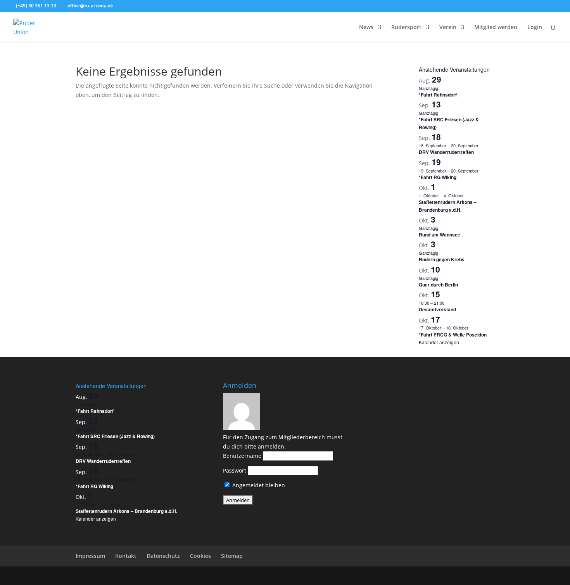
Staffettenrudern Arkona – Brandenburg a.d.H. (448, 205)
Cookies (200, 555)
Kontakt (125, 555)
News (366, 27)
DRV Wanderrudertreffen (446, 151)
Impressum (90, 555)
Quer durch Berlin (438, 284)
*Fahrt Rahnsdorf (438, 94)
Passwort (234, 470)
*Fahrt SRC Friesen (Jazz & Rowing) (115, 436)
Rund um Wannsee (439, 234)
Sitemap (232, 555)
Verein (447, 27)
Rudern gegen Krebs (442, 259)
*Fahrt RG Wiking (437, 177)
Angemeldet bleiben (258, 485)
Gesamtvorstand (437, 309)
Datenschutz (163, 555)
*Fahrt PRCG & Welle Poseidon (453, 334)
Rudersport (406, 27)
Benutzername (242, 455)
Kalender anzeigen (439, 342)
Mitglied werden (495, 27)
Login (534, 27)
